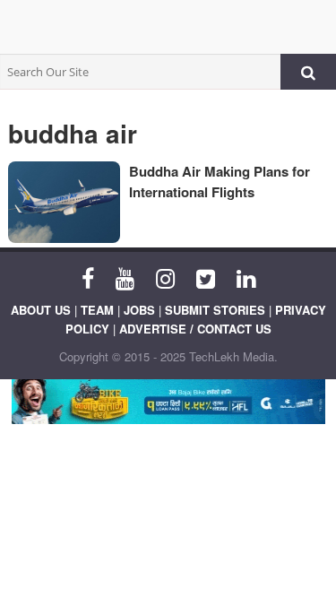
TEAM (97, 309)
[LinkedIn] (246, 277)
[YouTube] (125, 277)
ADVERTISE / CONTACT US (195, 328)
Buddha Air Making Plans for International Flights (219, 181)
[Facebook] (88, 277)
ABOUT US (41, 309)
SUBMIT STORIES (215, 309)
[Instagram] (165, 277)
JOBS (139, 309)
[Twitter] (205, 277)
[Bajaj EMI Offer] (168, 401)
